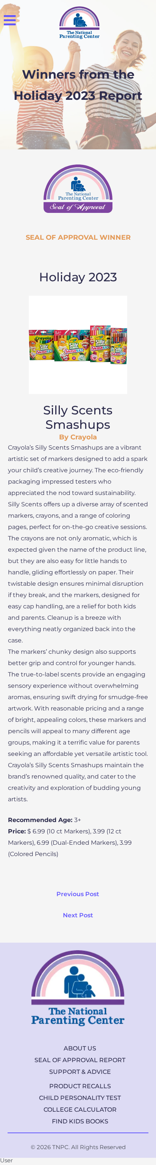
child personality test (80, 1097)
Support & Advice (80, 1071)
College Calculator (80, 1109)
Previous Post (77, 894)
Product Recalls (80, 1086)
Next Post (78, 915)
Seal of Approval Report (79, 1060)
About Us (80, 1048)
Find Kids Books (80, 1121)
